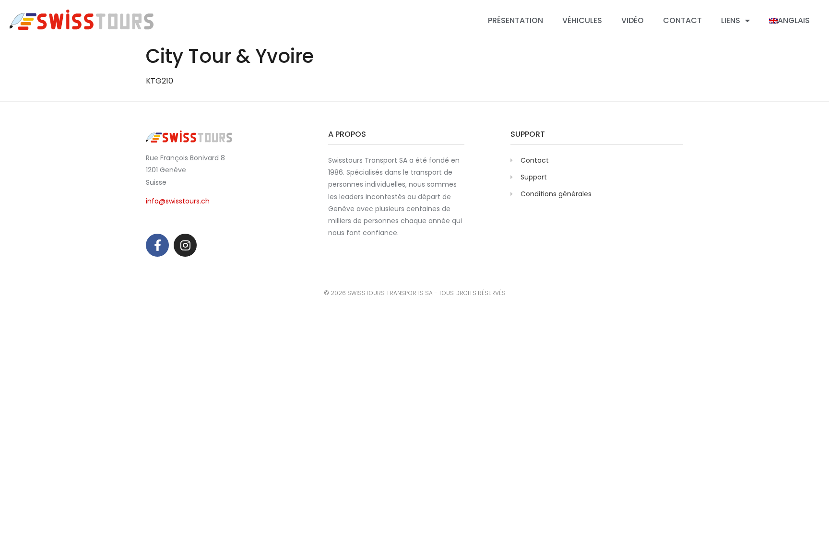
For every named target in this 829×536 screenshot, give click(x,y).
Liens (730, 20)
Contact (682, 20)
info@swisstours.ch (178, 201)
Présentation (515, 20)
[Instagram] (185, 245)
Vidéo (632, 20)
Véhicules (582, 20)
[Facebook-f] (157, 245)
